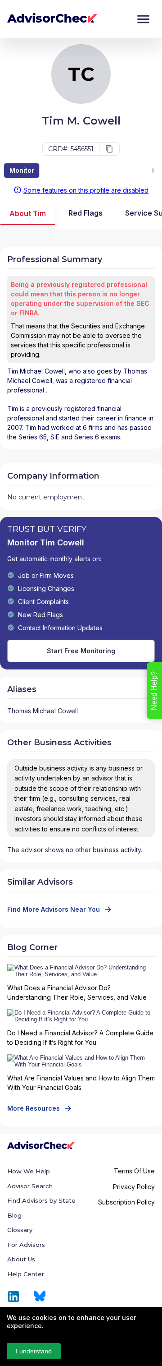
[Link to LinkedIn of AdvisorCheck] (13, 1296)
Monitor (21, 170)
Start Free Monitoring (81, 651)
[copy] (109, 149)
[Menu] (143, 19)
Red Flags (85, 212)
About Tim (27, 213)
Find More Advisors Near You (53, 909)
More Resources (33, 1108)
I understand (34, 1351)
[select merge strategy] (153, 170)
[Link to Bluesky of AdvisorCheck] (40, 1296)
